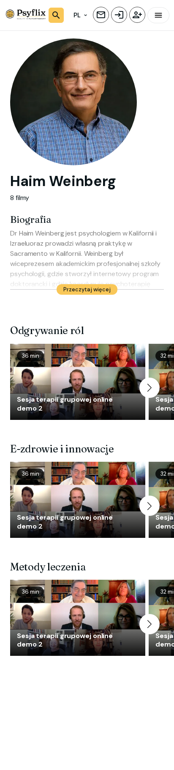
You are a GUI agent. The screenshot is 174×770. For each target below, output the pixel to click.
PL (77, 15)
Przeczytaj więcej (87, 289)
